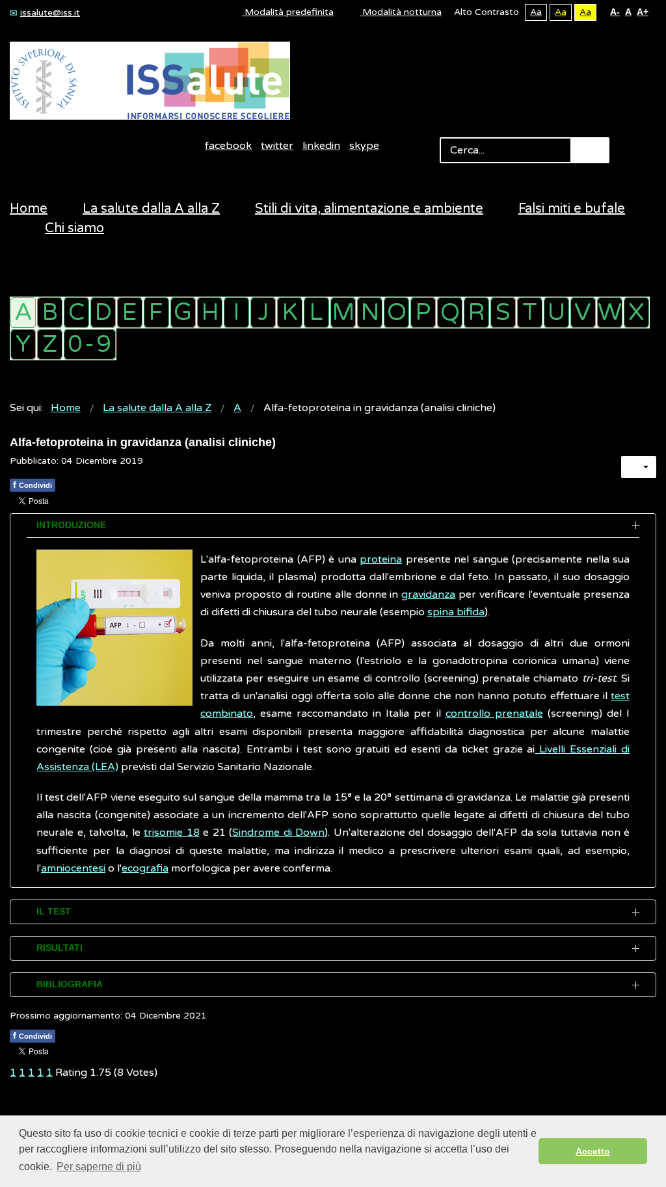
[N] (369, 312)
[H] (209, 312)
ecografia (145, 868)
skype (364, 145)
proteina (381, 559)
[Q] (449, 312)
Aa (536, 12)
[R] (476, 312)
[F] (156, 312)
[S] (503, 312)
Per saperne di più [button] (99, 1166)
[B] (49, 312)
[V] (583, 312)
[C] (76, 312)
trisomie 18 (172, 832)
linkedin (321, 145)
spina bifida (456, 612)
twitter (277, 145)
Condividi (32, 484)
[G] (183, 312)
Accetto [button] (593, 1151)
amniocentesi (73, 868)
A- (615, 12)
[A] (23, 312)
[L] (316, 312)
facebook (228, 145)
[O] (396, 312)
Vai (589, 150)
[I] (236, 312)
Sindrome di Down (278, 832)
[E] (129, 312)
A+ (642, 12)
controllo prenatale (494, 713)
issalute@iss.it (50, 12)
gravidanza (428, 594)
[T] (529, 312)
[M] (343, 312)
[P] (423, 312)
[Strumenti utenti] (638, 467)
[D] (103, 312)
